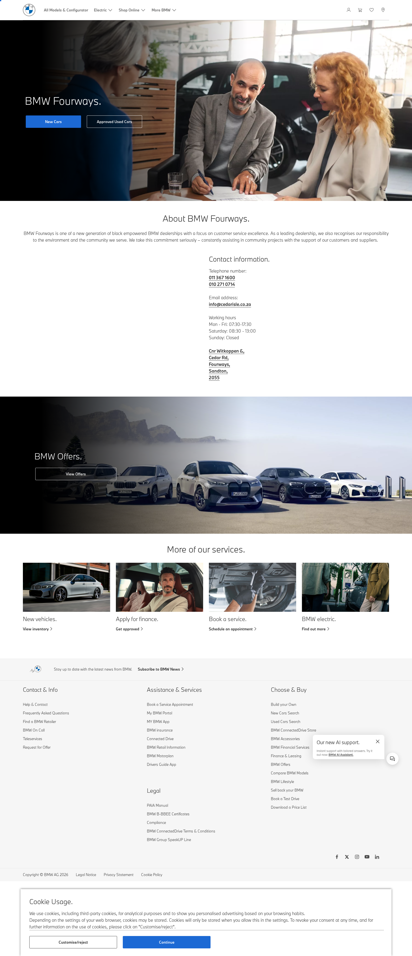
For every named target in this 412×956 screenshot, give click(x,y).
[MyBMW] (349, 10)
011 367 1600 (222, 277)
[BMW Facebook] (336, 857)
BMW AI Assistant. (341, 753)
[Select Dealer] (383, 10)
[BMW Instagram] (356, 857)
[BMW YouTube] (367, 857)
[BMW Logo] (29, 10)
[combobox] (392, 758)
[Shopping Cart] (360, 10)
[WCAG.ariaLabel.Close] (378, 741)
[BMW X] (346, 857)
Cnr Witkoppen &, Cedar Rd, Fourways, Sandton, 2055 (226, 364)
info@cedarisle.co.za (230, 304)
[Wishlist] (372, 10)
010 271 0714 (222, 284)
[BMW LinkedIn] (377, 857)
